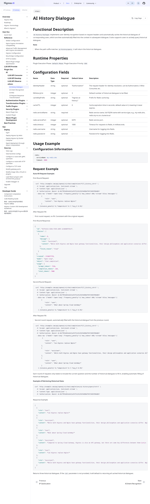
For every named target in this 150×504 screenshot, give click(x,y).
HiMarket (24, 10)
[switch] (130, 3)
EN (128, 3)
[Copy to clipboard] (145, 155)
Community (90, 3)
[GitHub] (144, 3)
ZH (132, 3)
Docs (67, 3)
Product (56, 3)
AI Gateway (16, 10)
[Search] (138, 3)
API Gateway (7, 10)
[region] (90, 251)
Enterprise (77, 3)
